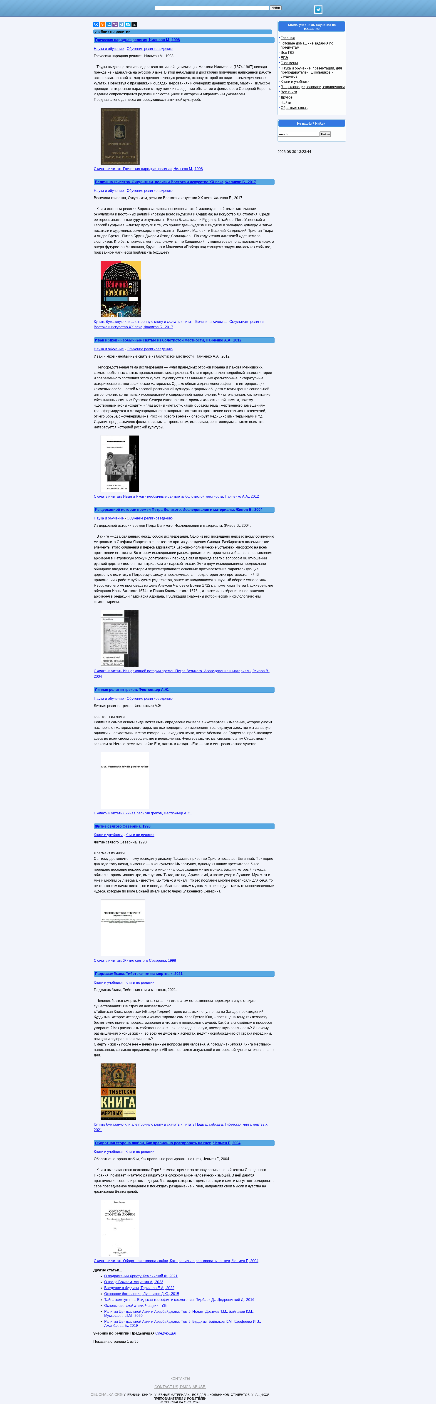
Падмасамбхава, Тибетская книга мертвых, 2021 (139, 974)
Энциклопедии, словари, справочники (313, 87)
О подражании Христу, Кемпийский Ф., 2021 (141, 1276)
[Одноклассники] (102, 24)
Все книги (289, 92)
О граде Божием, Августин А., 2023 (133, 1282)
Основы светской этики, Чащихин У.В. (136, 1306)
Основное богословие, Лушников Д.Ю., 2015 (141, 1294)
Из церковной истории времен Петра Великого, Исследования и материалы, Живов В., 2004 (179, 510)
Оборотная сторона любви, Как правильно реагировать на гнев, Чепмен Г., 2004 (167, 1143)
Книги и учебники (108, 835)
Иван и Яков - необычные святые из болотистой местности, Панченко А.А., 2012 (168, 340)
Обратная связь (294, 108)
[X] (134, 24)
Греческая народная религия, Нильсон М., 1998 (137, 40)
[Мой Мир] (108, 24)
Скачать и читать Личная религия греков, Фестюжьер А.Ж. (143, 813)
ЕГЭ (284, 58)
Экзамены (289, 63)
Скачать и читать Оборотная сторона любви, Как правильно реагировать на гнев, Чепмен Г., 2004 (176, 1261)
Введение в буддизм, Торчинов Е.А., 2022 (139, 1288)
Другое (286, 97)
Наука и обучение (109, 49)
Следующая (165, 1333)
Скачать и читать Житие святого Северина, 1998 (135, 960)
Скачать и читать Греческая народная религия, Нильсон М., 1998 (148, 169)
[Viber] (115, 24)
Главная (288, 38)
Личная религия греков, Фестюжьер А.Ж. (132, 690)
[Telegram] (121, 24)
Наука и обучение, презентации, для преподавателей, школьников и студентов (311, 72)
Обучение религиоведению (150, 49)
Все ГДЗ (288, 52)
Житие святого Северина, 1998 (123, 826)
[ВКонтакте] (96, 24)
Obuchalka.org (107, 1395)
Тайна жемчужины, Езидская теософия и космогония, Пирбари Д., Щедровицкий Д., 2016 (179, 1300)
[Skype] (128, 24)
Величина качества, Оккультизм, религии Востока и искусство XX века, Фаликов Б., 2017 (175, 182)
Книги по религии (140, 835)
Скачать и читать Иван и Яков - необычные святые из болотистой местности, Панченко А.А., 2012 (176, 496)
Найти (286, 102)
